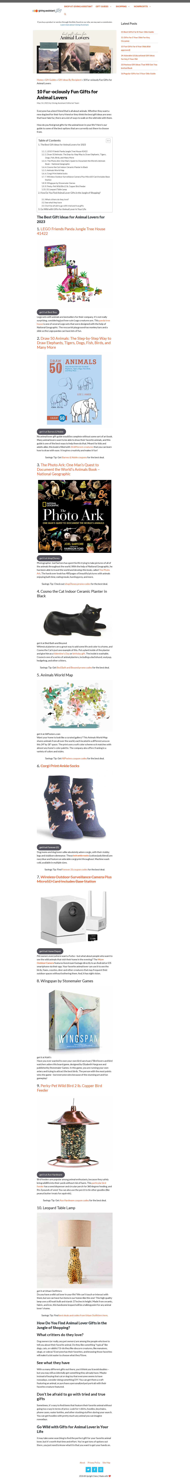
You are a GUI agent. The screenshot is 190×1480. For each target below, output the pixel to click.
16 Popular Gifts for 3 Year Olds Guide (138, 73)
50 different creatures (82, 446)
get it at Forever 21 (49, 847)
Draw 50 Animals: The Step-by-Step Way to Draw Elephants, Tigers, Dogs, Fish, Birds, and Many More (74, 343)
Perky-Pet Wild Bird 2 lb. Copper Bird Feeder (69, 1087)
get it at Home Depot (50, 951)
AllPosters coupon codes (74, 758)
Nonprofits (141, 6)
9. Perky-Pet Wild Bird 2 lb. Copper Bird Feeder (65, 186)
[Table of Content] (108, 141)
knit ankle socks (81, 855)
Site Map (106, 1462)
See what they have (53, 202)
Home (40, 79)
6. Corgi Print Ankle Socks (56, 173)
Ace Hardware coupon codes (74, 1200)
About (82, 1462)
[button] (65, 14)
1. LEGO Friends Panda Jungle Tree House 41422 (66, 151)
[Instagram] (100, 1469)
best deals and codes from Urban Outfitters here (83, 1315)
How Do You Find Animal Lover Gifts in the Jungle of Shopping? (70, 192)
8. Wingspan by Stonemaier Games (60, 183)
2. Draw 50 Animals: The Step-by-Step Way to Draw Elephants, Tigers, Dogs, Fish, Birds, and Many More (75, 156)
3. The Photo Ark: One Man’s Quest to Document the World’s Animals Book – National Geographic (75, 162)
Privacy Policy (94, 1462)
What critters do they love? (57, 199)
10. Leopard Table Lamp (56, 189)
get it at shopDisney (49, 558)
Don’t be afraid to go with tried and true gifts (64, 206)
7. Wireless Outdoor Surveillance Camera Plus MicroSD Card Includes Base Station (77, 178)
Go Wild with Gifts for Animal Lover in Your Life (63, 209)
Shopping (121, 6)
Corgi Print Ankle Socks (60, 765)
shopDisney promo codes (77, 583)
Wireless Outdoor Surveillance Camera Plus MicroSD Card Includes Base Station (74, 879)
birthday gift (79, 653)
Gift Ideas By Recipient (69, 79)
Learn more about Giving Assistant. (74, 25)
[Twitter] (88, 1469)
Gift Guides (102, 6)
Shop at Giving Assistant (78, 6)
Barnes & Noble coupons (74, 457)
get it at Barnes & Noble (51, 431)
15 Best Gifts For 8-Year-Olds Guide (137, 32)
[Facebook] (94, 1469)
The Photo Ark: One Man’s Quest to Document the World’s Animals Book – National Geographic (68, 469)
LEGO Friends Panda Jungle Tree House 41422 (71, 231)
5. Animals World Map (54, 170)
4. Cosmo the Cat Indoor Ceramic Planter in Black (66, 167)
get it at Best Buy (48, 312)
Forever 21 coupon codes (75, 869)
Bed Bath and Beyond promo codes (74, 667)
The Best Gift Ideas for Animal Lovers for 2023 (63, 144)
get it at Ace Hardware (50, 1174)
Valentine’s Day (62, 653)
